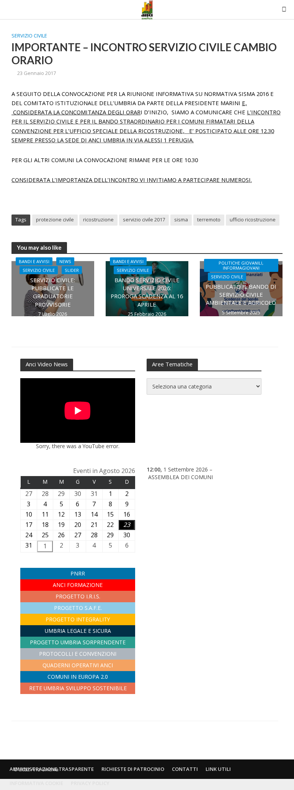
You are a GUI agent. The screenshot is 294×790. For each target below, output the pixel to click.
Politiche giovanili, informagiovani (241, 265)
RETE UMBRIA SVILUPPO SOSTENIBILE (78, 688)
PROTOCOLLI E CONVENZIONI (77, 653)
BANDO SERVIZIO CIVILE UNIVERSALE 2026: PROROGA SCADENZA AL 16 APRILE (147, 292)
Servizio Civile (29, 35)
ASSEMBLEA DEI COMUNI (180, 477)
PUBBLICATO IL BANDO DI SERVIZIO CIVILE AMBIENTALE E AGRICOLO (241, 295)
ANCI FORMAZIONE (78, 584)
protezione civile (55, 219)
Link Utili (218, 769)
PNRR (77, 573)
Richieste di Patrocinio (132, 769)
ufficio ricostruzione (253, 219)
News (65, 261)
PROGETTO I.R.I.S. (78, 596)
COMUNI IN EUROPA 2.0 (77, 676)
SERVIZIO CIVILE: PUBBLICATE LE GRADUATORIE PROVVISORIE (52, 292)
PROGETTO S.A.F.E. (78, 607)
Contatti (185, 769)
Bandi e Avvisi (34, 261)
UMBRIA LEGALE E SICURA (78, 630)
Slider (72, 270)
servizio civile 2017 (144, 219)
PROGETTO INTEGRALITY (78, 619)
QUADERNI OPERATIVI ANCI (77, 665)
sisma (181, 219)
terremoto (208, 219)
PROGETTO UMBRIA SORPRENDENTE (78, 642)
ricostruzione (98, 219)
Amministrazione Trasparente (52, 769)
